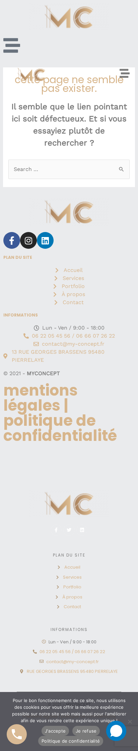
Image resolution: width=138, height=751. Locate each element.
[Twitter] (69, 530)
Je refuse (86, 731)
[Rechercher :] (69, 169)
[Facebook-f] (11, 240)
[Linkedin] (45, 240)
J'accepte (55, 731)
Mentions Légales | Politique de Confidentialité (60, 413)
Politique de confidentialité (71, 741)
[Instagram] (28, 240)
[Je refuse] (129, 721)
